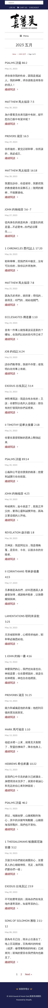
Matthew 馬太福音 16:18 (21, 170)
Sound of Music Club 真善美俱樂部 (27, 996)
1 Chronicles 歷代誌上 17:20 (23, 248)
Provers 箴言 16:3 (17, 136)
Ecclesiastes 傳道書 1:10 (21, 317)
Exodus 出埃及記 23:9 (19, 886)
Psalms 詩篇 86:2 (16, 63)
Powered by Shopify (24, 1000)
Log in (12, 7)
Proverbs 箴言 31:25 (18, 695)
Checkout (34, 7)
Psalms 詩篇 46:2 (16, 802)
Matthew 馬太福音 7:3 (19, 101)
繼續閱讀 (10, 89)
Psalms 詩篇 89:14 (17, 459)
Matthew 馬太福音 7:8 (19, 282)
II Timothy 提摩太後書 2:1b (22, 425)
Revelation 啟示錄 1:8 (19, 532)
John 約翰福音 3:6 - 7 (18, 209)
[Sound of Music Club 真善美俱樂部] (24, 21)
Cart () (23, 7)
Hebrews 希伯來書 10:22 (20, 764)
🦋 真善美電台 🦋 (24, 989)
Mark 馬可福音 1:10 (17, 729)
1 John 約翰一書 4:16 (18, 656)
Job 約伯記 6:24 (14, 351)
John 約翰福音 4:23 (17, 493)
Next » (28, 974)
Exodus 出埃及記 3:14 (19, 386)
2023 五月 (24, 44)
